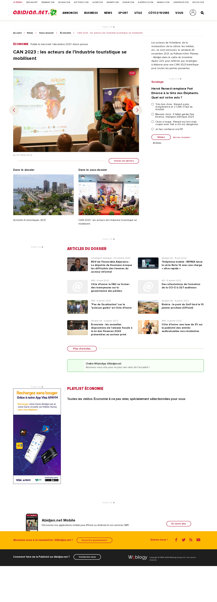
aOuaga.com (64, 2)
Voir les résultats (181, 137)
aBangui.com (163, 2)
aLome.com (97, 2)
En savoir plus (178, 523)
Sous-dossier (46, 33)
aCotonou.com (81, 2)
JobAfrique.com (180, 2)
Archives (157, 143)
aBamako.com (47, 2)
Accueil (17, 33)
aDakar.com (128, 2)
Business (91, 13)
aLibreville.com (145, 2)
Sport (123, 13)
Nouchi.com (198, 2)
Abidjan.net (32, 2)
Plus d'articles (82, 348)
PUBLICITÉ (107, 27)
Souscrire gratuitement (94, 540)
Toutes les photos (124, 160)
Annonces (70, 13)
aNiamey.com (113, 2)
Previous (14, 110)
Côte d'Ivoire (158, 13)
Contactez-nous (87, 557)
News (108, 13)
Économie (65, 33)
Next (137, 110)
